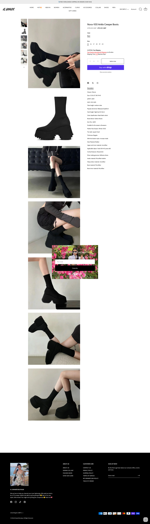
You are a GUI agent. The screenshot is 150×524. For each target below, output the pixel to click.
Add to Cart (113, 61)
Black (88, 36)
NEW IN (47, 7)
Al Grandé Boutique (18, 518)
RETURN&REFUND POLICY (90, 478)
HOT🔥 (39, 7)
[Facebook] (69, 274)
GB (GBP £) (123, 9)
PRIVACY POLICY (88, 470)
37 (93, 44)
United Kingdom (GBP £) (16, 512)
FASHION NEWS (67, 473)
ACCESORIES (87, 7)
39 (99, 44)
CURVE (77, 7)
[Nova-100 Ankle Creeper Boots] (24, 23)
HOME (32, 7)
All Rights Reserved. (28, 518)
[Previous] (24, 17)
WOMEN (56, 7)
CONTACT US (87, 468)
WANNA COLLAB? (68, 470)
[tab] (91, 88)
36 (91, 44)
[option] (24, 23)
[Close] (95, 248)
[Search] (140, 9)
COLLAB (98, 7)
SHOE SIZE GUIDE (68, 476)
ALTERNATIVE (67, 7)
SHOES (106, 7)
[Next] (24, 67)
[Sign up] (139, 475)
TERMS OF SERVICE (89, 476)
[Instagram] (73, 274)
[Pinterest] (80, 274)
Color (88, 33)
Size (88, 41)
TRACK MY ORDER (88, 481)
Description (90, 88)
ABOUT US (66, 468)
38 (96, 44)
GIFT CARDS (72, 11)
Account (133, 9)
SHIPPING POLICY (88, 473)
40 (102, 44)
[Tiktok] (77, 274)
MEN (113, 7)
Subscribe (75, 268)
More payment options (105, 72)
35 (88, 44)
